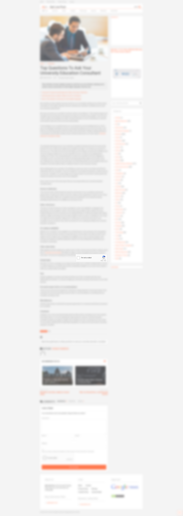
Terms (105, 260)
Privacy (102, 260)
